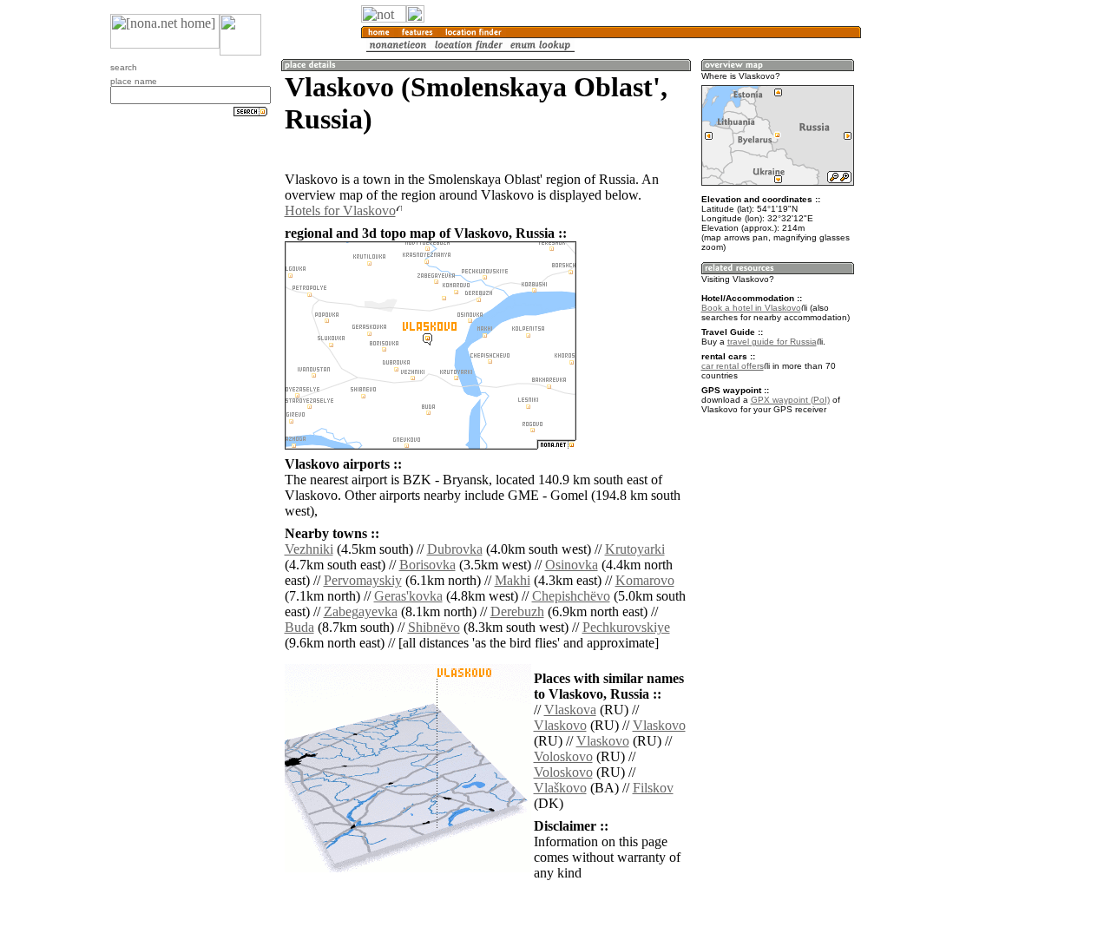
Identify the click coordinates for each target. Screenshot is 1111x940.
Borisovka (427, 564)
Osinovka (571, 564)
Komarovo (644, 580)
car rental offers (732, 366)
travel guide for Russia (772, 341)
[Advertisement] (944, 286)
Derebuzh (517, 611)
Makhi (512, 580)
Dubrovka (455, 549)
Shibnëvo (434, 627)
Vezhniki (309, 549)
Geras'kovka (408, 595)
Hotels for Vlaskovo (340, 210)
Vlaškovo (560, 787)
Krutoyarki (635, 549)
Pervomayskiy (363, 580)
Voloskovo (563, 756)
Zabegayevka (361, 611)
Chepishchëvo (571, 595)
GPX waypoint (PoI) (790, 399)
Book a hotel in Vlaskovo (751, 307)
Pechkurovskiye (626, 627)
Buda (299, 627)
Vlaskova (570, 709)
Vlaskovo (560, 725)
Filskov (653, 787)
